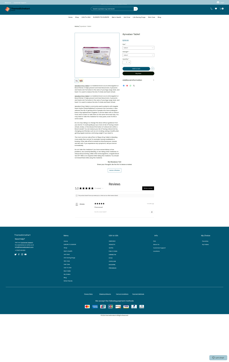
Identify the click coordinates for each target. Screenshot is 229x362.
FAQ (154, 241)
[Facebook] (19, 254)
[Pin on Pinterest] (127, 86)
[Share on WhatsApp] (130, 86)
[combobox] (138, 47)
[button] (222, 8)
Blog (65, 278)
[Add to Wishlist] (152, 69)
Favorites (205, 241)
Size (124, 44)
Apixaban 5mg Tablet (82, 86)
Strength (126, 52)
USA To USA (67, 268)
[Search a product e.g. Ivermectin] (136, 9)
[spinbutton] (126, 62)
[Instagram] (22, 254)
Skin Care (67, 261)
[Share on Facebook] (124, 86)
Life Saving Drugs (69, 258)
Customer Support (27, 242)
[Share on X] (134, 86)
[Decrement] (124, 62)
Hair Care (67, 264)
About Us (156, 244)
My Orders (67, 274)
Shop (65, 248)
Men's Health (68, 251)
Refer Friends (68, 281)
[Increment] (129, 62)
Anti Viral (67, 254)
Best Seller (67, 271)
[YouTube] (25, 254)
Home (77, 26)
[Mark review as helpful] (152, 211)
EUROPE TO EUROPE (70, 244)
